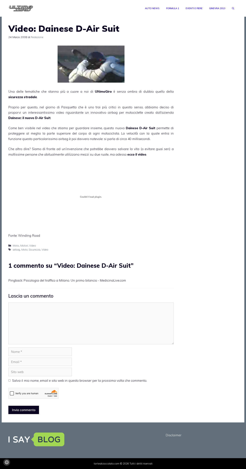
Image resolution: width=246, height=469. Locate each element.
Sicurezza (34, 249)
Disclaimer (173, 435)
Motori (24, 245)
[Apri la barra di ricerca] (233, 8)
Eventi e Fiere (194, 8)
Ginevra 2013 (217, 8)
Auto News (152, 8)
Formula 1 (172, 8)
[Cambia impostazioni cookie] (6, 462)
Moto (16, 245)
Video (32, 245)
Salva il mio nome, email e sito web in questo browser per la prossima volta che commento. (79, 381)
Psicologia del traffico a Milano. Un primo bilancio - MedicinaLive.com (75, 280)
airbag (16, 249)
